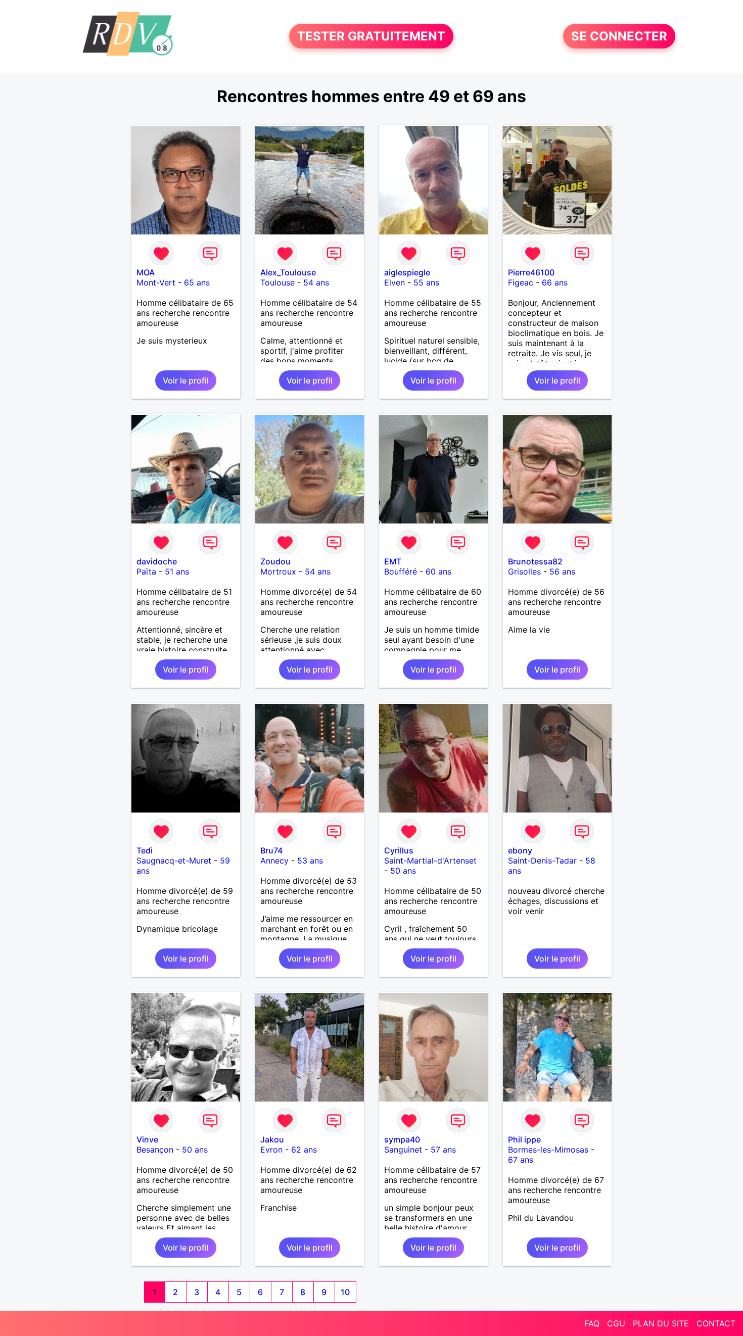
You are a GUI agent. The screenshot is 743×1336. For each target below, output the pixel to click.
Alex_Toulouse (288, 272)
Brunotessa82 (535, 561)
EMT (392, 561)
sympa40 (402, 1139)
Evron (271, 1149)
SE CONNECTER (619, 36)
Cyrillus (398, 850)
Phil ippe (524, 1139)
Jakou (272, 1139)
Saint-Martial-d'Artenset (430, 860)
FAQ (591, 1323)
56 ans (562, 571)
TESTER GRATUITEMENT (371, 36)
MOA (145, 272)
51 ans (177, 571)
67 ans (520, 1160)
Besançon (154, 1149)
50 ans (403, 871)
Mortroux (278, 571)
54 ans (316, 282)
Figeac (520, 282)
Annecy (274, 860)
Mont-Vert (155, 282)
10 (345, 1292)
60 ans (438, 571)
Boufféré (400, 571)
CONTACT (715, 1323)
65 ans (197, 282)
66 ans (555, 282)
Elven (394, 282)
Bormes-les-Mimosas (548, 1149)
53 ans (310, 860)
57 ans (443, 1149)
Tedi (144, 850)
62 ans (304, 1149)
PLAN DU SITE (661, 1323)
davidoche (156, 561)
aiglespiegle (407, 272)
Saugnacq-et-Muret (173, 860)
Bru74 (271, 850)
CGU (616, 1323)
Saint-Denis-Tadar (542, 860)
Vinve (147, 1139)
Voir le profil (186, 380)
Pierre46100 (531, 272)
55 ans (426, 282)
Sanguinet (403, 1149)
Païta (146, 571)
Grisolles (524, 571)
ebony (520, 850)
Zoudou (275, 561)
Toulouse (277, 282)
